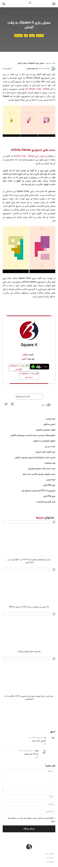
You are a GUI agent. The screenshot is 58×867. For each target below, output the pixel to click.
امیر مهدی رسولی (32, 68)
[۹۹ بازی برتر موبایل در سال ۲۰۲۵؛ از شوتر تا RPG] (29, 586)
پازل (26, 35)
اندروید (32, 35)
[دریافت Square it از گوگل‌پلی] (18, 368)
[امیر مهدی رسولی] (53, 68)
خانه (53, 63)
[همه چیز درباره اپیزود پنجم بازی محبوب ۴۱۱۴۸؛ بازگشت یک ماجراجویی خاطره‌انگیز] (29, 675)
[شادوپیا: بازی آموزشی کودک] (29, 631)
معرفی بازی (18, 35)
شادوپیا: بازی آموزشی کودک (29, 651)
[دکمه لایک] (53, 403)
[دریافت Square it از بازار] (39, 366)
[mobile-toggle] (53, 4)
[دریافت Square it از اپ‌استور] (29, 375)
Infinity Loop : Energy (39, 89)
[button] (4, 3)
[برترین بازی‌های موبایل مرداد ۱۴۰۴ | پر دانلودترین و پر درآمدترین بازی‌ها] (29, 538)
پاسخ (44, 744)
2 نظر (43, 405)
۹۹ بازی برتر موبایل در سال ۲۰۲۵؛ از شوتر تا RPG (29, 607)
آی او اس (40, 35)
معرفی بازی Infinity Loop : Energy (29, 156)
